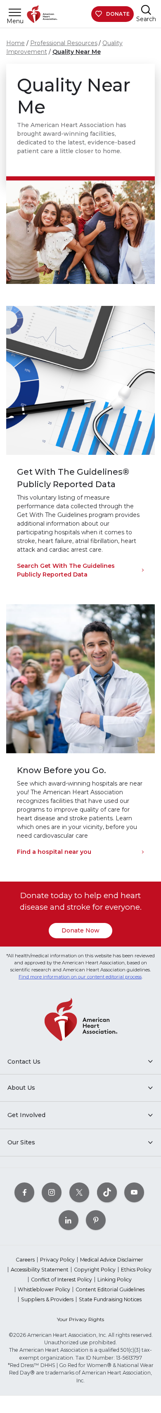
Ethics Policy (136, 1269)
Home (15, 43)
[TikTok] (107, 1192)
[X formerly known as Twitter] (79, 1192)
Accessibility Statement (40, 1269)
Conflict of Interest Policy (61, 1279)
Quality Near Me (76, 51)
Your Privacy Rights (80, 1319)
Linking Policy (114, 1279)
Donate (118, 14)
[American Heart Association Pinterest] (96, 1220)
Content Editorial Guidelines (110, 1289)
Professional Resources (63, 43)
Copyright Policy (95, 1269)
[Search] (146, 10)
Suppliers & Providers (47, 1299)
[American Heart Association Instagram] (51, 1192)
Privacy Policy (57, 1260)
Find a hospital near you (54, 851)
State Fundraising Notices (110, 1299)
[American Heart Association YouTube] (134, 1192)
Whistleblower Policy (44, 1289)
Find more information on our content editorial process (80, 977)
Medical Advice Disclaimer (111, 1260)
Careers (25, 1260)
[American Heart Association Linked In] (68, 1220)
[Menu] (15, 12)
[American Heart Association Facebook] (24, 1192)
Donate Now (80, 930)
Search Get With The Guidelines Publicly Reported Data (66, 570)
